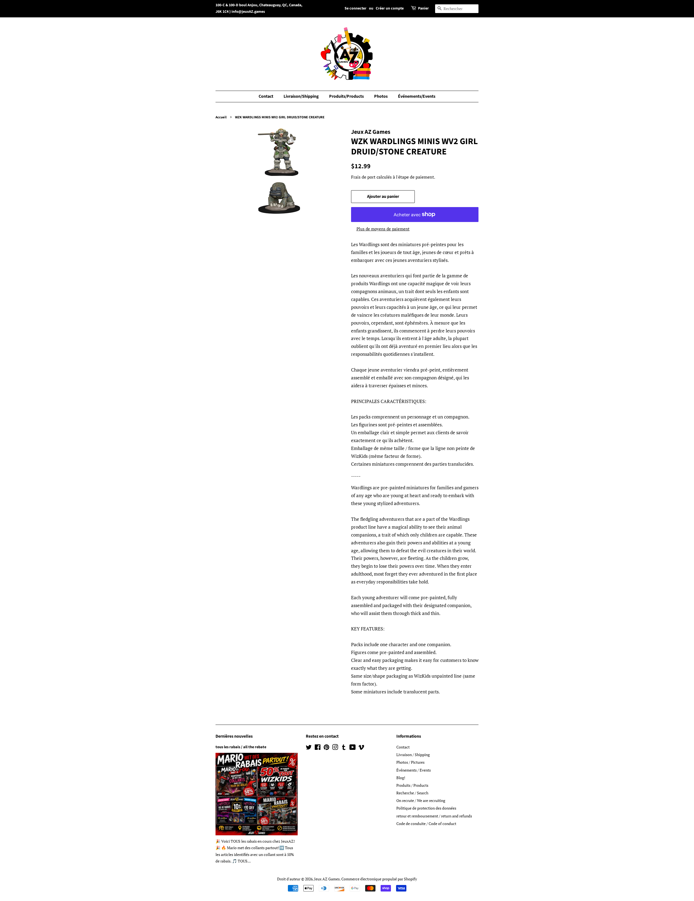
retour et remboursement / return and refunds (434, 815)
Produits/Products (346, 96)
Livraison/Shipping (301, 96)
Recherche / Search (412, 792)
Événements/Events (416, 96)
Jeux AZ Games (327, 878)
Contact (266, 96)
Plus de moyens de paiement (383, 228)
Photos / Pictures (410, 762)
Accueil (221, 117)
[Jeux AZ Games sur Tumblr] (344, 748)
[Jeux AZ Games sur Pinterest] (326, 748)
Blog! (400, 777)
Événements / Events (413, 770)
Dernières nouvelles (234, 736)
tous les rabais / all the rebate (241, 747)
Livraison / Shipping (413, 754)
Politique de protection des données (426, 808)
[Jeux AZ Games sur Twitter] (309, 748)
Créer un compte (390, 8)
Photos (381, 96)
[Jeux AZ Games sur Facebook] (317, 748)
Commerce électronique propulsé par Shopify (379, 878)
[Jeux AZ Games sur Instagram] (335, 748)
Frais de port (363, 177)
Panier (423, 8)
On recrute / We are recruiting (420, 800)
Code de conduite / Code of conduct (426, 823)
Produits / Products (412, 785)
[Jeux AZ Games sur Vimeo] (361, 748)
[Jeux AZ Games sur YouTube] (352, 748)
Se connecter (356, 8)
